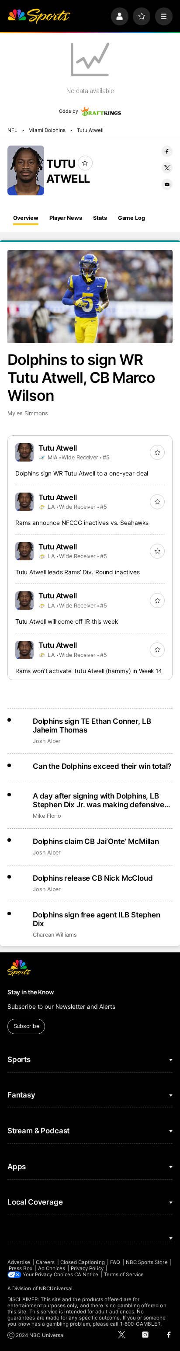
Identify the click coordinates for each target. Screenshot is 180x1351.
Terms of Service (124, 1274)
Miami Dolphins (47, 130)
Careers (45, 1262)
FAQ (115, 1262)
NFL (12, 130)
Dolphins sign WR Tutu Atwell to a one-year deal (82, 473)
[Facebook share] (167, 151)
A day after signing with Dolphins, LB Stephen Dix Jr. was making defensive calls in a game (98, 800)
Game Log (131, 218)
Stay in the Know (30, 992)
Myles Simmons (27, 413)
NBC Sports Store (147, 1262)
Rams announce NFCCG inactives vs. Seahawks (82, 522)
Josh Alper (47, 741)
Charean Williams (55, 934)
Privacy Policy (87, 1268)
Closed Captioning (82, 1262)
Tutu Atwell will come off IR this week (66, 621)
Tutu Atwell (90, 130)
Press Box (21, 1268)
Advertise (19, 1262)
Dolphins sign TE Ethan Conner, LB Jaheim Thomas (92, 725)
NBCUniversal (56, 1288)
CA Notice (86, 1274)
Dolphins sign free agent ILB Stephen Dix (96, 919)
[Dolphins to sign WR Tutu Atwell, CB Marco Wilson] (90, 296)
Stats (100, 218)
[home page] (38, 16)
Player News (65, 218)
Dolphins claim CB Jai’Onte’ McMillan (96, 841)
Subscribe (26, 1026)
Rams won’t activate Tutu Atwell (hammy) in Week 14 (88, 670)
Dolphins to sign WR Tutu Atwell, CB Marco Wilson (81, 377)
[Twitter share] (167, 167)
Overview (25, 218)
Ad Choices (52, 1268)
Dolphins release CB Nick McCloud (93, 878)
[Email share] (167, 184)
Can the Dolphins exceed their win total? (102, 766)
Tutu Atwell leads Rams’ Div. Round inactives (77, 572)
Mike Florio (47, 816)
